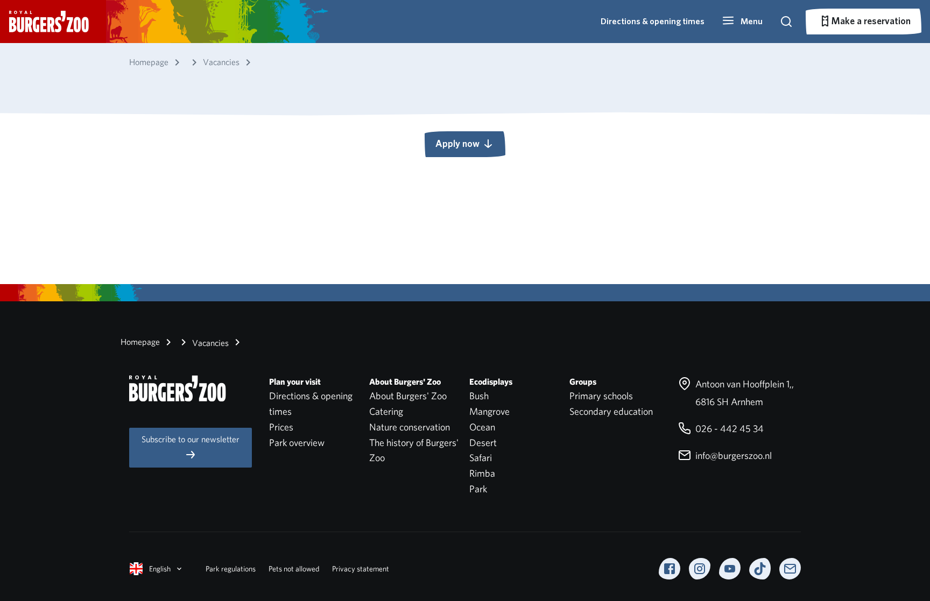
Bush (479, 396)
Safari (480, 457)
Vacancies (209, 343)
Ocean (482, 427)
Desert (483, 442)
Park (478, 489)
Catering (386, 411)
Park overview (297, 442)
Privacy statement (360, 569)
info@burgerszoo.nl (732, 455)
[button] (742, 21)
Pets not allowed (294, 569)
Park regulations (231, 569)
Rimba (482, 473)
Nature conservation (409, 427)
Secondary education (611, 411)
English (160, 569)
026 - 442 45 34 (728, 428)
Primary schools (601, 396)
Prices (281, 427)
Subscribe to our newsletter (190, 439)
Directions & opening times (652, 21)
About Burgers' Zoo (408, 396)
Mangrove (489, 411)
